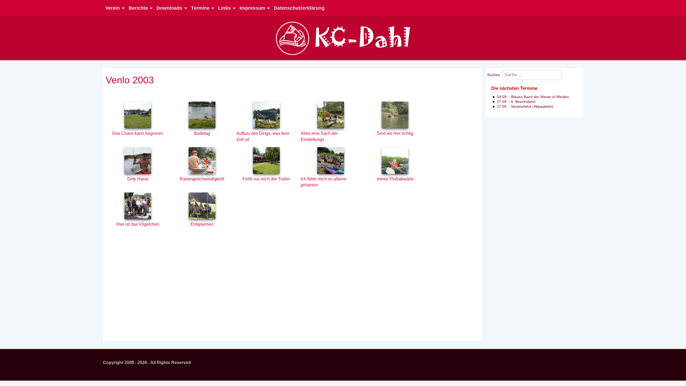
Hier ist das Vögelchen (137, 224)
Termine (200, 8)
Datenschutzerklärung (299, 8)
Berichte (138, 8)
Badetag (202, 133)
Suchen (493, 75)
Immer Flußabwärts (395, 179)
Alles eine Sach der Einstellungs (319, 136)
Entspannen (202, 224)
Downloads (169, 8)
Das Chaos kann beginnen (137, 133)
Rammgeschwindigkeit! (202, 179)
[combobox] (532, 75)
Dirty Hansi (137, 179)
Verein (112, 8)
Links (224, 8)
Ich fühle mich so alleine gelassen (323, 182)
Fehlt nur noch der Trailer (266, 179)
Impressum (252, 8)
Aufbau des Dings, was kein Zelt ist (262, 136)
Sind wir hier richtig (395, 133)
